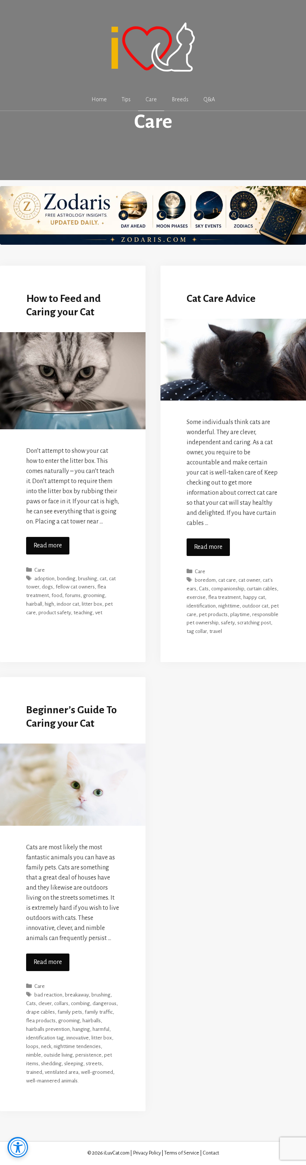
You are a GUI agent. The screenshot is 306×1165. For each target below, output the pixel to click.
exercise (196, 597)
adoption (44, 578)
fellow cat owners (75, 587)
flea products (41, 1020)
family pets (69, 1012)
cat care (227, 580)
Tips (126, 99)
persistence (88, 1055)
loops (32, 1046)
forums (73, 595)
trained (34, 1072)
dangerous (104, 1003)
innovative (77, 1038)
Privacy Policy (147, 1153)
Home (99, 99)
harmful (101, 1029)
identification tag (45, 1038)
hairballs (91, 1020)
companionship (227, 588)
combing (80, 1003)
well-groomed (97, 1072)
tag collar (197, 631)
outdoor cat (255, 606)
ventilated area (61, 1072)
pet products (213, 614)
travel (215, 631)
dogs (47, 587)
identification (201, 606)
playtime (240, 614)
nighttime (229, 606)
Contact (211, 1153)
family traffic (99, 1012)
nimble (33, 1055)
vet (98, 612)
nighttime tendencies (77, 1046)
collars (61, 1003)
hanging (81, 1029)
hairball (34, 604)
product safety (54, 612)
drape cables (40, 1012)
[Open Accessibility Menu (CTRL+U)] (17, 1147)
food (56, 595)
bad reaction (48, 995)
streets (94, 1063)
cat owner (249, 580)
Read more (48, 545)
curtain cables (262, 588)
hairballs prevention (48, 1029)
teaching (83, 612)
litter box (92, 604)
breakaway (77, 995)
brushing (87, 578)
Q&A (209, 99)
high (49, 604)
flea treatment (224, 597)
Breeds (180, 99)
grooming (94, 595)
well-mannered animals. (52, 1081)
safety (228, 622)
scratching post (254, 622)
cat (103, 578)
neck (46, 1046)
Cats (204, 588)
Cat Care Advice (221, 298)
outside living (58, 1055)
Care (151, 99)
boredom (205, 580)
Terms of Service (181, 1153)
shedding (51, 1063)
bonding (66, 578)
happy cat (254, 597)
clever (44, 1003)
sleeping (73, 1063)
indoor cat (68, 604)
